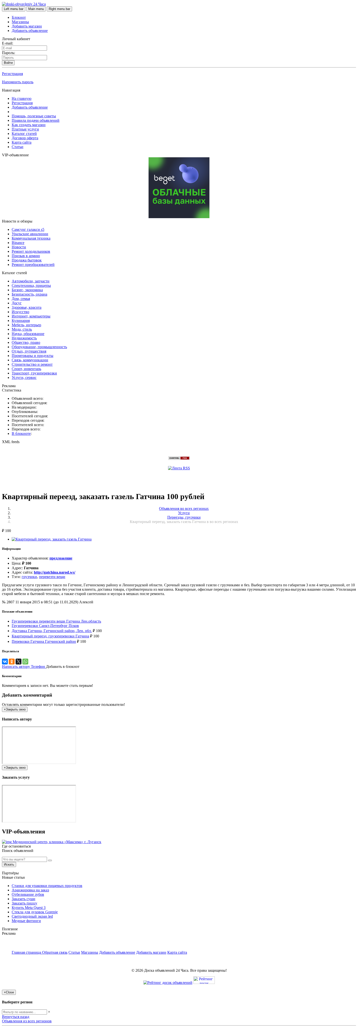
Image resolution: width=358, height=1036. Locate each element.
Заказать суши (23, 899)
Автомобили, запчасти (30, 281)
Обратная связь (54, 952)
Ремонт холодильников (31, 251)
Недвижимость (24, 338)
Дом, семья (21, 299)
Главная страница (27, 952)
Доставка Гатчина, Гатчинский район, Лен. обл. (52, 631)
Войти (8, 63)
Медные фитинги (26, 921)
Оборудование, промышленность (39, 347)
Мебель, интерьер (26, 325)
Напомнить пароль (17, 82)
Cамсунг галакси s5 (28, 229)
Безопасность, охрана (29, 294)
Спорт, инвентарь (26, 369)
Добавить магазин (27, 26)
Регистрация (12, 74)
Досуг (17, 303)
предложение (60, 558)
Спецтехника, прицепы (31, 285)
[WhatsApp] (25, 661)
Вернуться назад (15, 1017)
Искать (9, 864)
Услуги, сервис (24, 377)
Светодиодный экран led (32, 916)
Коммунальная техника (31, 238)
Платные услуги (25, 129)
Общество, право (26, 342)
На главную (21, 98)
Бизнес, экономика (27, 290)
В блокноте (21, 433)
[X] (18, 661)
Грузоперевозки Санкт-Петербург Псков (45, 626)
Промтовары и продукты (32, 356)
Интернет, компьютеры (31, 316)
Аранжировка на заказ (30, 890)
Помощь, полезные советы (34, 116)
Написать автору (16, 666)
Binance (18, 243)
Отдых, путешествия (29, 351)
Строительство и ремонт (32, 364)
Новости (19, 247)
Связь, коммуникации (30, 360)
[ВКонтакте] (5, 661)
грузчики (29, 577)
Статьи (17, 147)
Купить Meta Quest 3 (29, 907)
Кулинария (21, 320)
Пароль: (8, 53)
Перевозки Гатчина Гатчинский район (44, 641)
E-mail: (7, 43)
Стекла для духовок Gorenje (35, 912)
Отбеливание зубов (28, 894)
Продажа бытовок (27, 260)
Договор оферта (25, 138)
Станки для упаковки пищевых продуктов (47, 886)
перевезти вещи (52, 577)
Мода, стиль (22, 329)
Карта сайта (21, 142)
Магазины (20, 22)
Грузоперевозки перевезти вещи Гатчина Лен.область (56, 621)
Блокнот (19, 17)
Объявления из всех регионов (27, 1021)
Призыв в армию (26, 256)
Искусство (20, 312)
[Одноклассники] (12, 661)
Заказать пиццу (24, 903)
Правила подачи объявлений (35, 120)
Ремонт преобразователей (33, 264)
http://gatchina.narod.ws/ (54, 572)
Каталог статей (24, 133)
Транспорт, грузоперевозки (34, 373)
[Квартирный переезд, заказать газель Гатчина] (52, 539)
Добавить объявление (30, 30)
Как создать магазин (29, 125)
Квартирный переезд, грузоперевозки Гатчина (50, 636)
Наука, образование (28, 334)
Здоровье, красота (26, 307)
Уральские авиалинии (30, 234)
